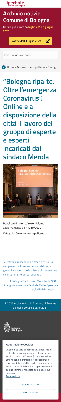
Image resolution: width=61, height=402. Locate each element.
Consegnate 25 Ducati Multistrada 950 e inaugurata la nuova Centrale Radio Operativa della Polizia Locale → (31, 285)
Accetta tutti (30, 384)
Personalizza (13, 376)
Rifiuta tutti (30, 392)
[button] (30, 41)
